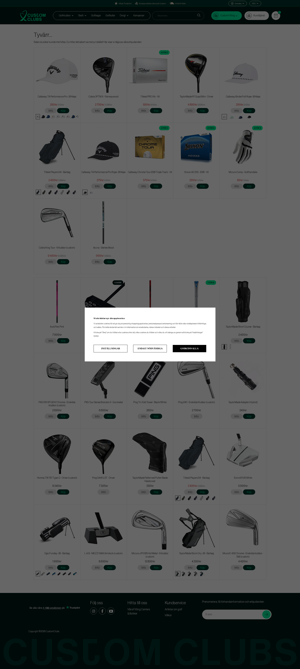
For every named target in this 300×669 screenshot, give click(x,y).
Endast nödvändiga (150, 348)
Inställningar (110, 348)
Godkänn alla (189, 348)
